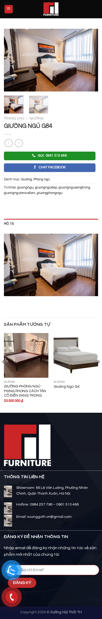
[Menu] (8, 9)
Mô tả (9, 224)
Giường (36, 118)
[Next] (89, 60)
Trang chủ (14, 118)
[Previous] (12, 60)
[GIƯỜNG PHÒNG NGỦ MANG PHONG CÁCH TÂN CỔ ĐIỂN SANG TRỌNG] (26, 355)
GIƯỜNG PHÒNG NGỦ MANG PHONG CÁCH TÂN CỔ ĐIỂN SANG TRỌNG (25, 391)
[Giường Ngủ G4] (76, 355)
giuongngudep (46, 187)
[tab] (51, 224)
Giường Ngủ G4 (66, 386)
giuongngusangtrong (74, 187)
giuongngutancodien (19, 193)
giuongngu (25, 187)
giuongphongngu (50, 193)
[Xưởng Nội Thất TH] (51, 9)
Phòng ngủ (41, 179)
